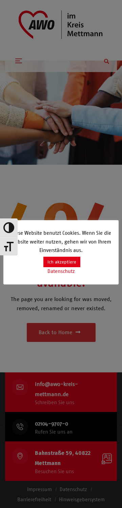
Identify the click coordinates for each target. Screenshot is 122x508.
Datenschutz (61, 271)
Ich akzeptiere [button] (61, 261)
